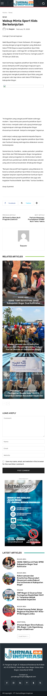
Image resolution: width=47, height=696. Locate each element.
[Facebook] (6, 682)
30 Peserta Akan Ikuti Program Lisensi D (11, 218)
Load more (23, 636)
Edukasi (23, 387)
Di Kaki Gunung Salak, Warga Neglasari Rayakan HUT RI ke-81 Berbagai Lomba (30, 611)
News (10, 13)
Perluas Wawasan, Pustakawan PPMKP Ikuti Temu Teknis (36, 219)
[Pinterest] (26, 682)
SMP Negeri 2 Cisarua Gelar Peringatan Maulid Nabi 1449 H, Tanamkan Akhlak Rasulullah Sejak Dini (23, 393)
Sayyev (12, 29)
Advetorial (21, 622)
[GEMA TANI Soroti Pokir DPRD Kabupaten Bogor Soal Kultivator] (23, 283)
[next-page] (8, 403)
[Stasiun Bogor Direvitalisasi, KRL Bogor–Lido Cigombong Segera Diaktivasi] (9, 626)
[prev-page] (4, 403)
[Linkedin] (20, 682)
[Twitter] (40, 682)
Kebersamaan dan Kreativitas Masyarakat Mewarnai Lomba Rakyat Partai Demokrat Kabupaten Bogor (24, 347)
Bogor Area (23, 297)
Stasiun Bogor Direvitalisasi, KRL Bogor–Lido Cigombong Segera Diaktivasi (30, 627)
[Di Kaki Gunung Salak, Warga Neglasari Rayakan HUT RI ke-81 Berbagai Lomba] (9, 610)
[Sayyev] (5, 29)
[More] (36, 203)
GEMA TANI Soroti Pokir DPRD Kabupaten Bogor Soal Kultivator (23, 301)
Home (5, 13)
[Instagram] (13, 682)
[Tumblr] (33, 682)
